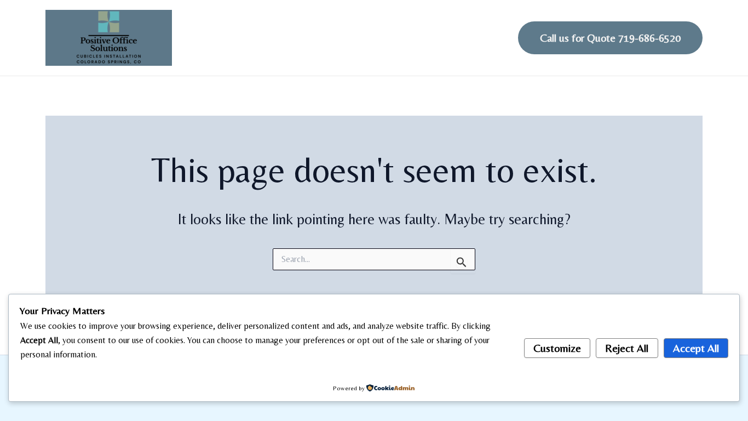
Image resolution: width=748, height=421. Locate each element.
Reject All (626, 348)
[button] (610, 37)
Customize (557, 348)
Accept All (696, 348)
